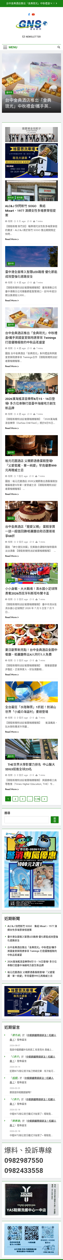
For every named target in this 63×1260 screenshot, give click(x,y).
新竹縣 (20, 197)
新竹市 (11, 197)
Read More (11, 239)
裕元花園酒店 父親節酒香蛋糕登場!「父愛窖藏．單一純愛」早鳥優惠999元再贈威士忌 (31, 465)
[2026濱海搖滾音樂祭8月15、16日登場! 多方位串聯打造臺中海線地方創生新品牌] (31, 83)
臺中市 (9, 92)
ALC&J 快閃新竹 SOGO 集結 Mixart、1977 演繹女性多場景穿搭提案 (30, 210)
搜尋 (7, 813)
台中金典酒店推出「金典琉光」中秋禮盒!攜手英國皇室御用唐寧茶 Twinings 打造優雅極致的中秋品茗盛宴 (31, 337)
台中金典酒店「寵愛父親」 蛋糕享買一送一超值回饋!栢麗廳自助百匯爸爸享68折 (30, 531)
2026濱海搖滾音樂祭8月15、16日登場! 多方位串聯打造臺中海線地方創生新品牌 (28, 3)
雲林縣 (11, 698)
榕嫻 (10, 221)
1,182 (37, 799)
